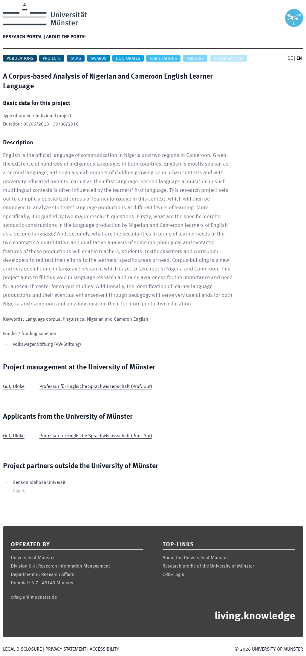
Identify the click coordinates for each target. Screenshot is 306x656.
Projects (52, 58)
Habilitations (163, 58)
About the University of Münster (195, 558)
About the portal (66, 37)
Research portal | (24, 37)
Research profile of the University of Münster (208, 566)
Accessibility (104, 649)
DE (290, 58)
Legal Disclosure (22, 649)
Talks (75, 58)
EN (299, 58)
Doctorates (128, 58)
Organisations (228, 58)
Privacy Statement (65, 649)
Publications (20, 58)
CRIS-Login (173, 574)
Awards (98, 58)
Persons (195, 58)
